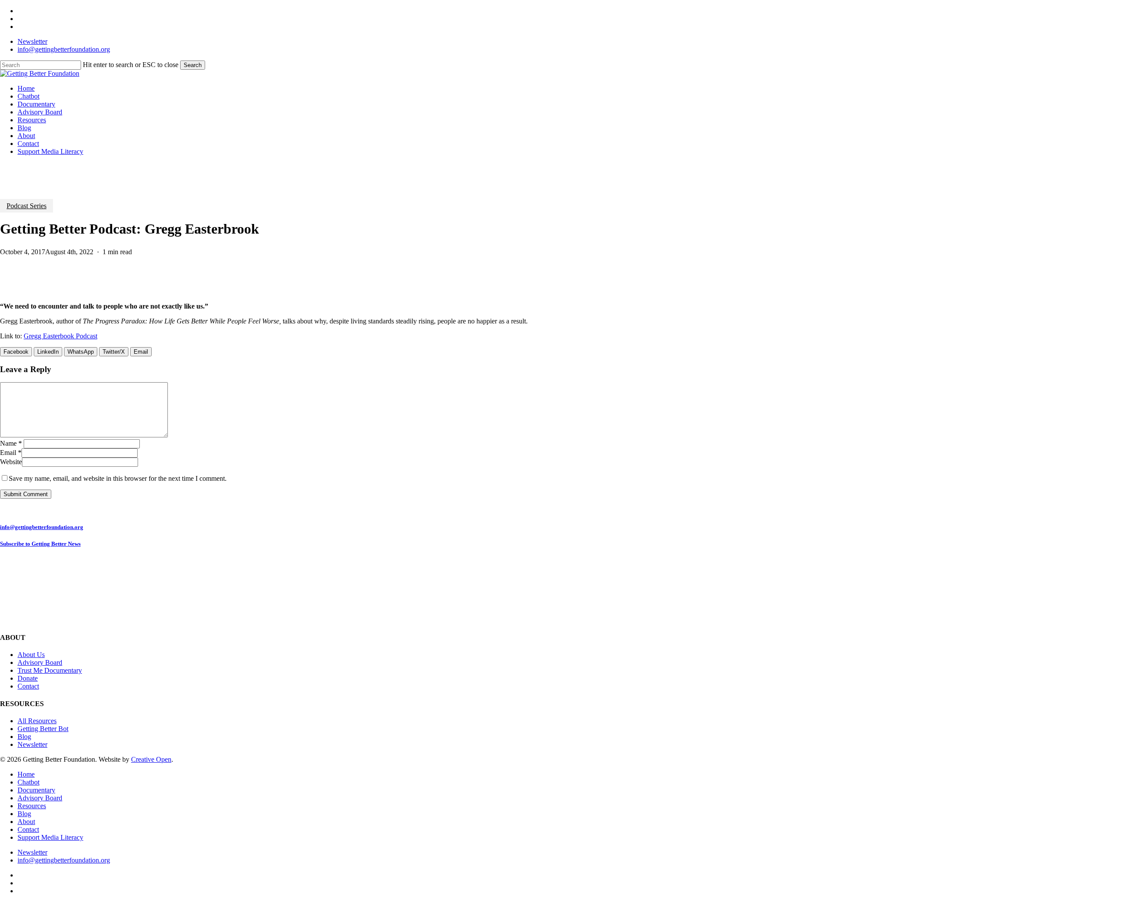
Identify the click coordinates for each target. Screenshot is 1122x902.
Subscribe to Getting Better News (40, 543)
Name (11, 443)
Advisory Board (40, 662)
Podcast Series (26, 206)
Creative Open (151, 759)
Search (193, 65)
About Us (31, 654)
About (26, 821)
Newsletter (32, 744)
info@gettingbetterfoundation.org (41, 527)
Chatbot (28, 782)
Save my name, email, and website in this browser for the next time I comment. (118, 478)
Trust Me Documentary (50, 670)
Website (11, 461)
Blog (24, 736)
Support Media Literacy (50, 837)
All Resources (37, 720)
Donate (28, 678)
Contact (28, 686)
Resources (32, 806)
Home (26, 774)
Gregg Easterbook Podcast (60, 336)
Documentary (36, 790)
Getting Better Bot (43, 728)
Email (10, 452)
